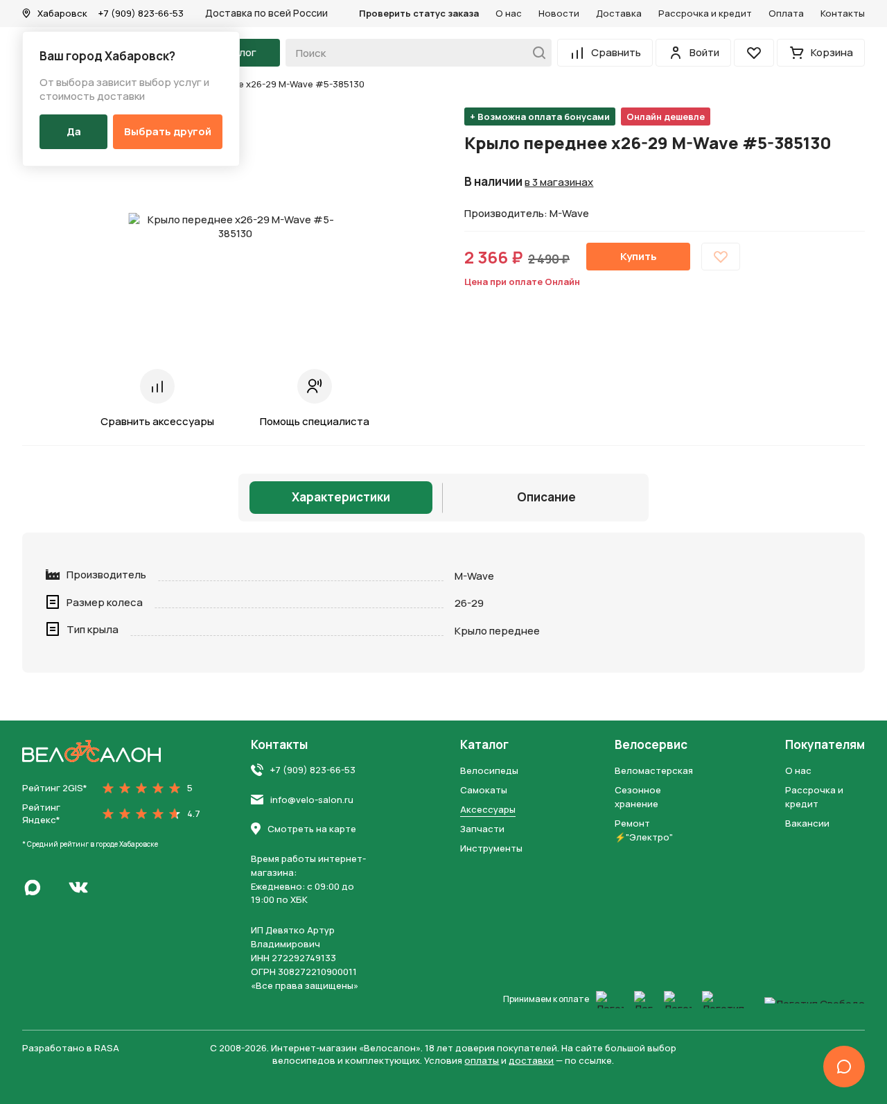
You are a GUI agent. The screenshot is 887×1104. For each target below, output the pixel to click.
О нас (508, 13)
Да (74, 131)
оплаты (481, 1060)
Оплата (786, 13)
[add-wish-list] (720, 256)
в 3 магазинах (559, 182)
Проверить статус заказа (419, 13)
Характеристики (341, 497)
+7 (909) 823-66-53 (141, 13)
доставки (531, 1060)
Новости (558, 13)
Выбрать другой (167, 131)
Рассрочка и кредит (705, 13)
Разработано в (70, 1048)
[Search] (535, 53)
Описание (546, 497)
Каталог (484, 744)
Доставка (619, 13)
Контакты (842, 13)
